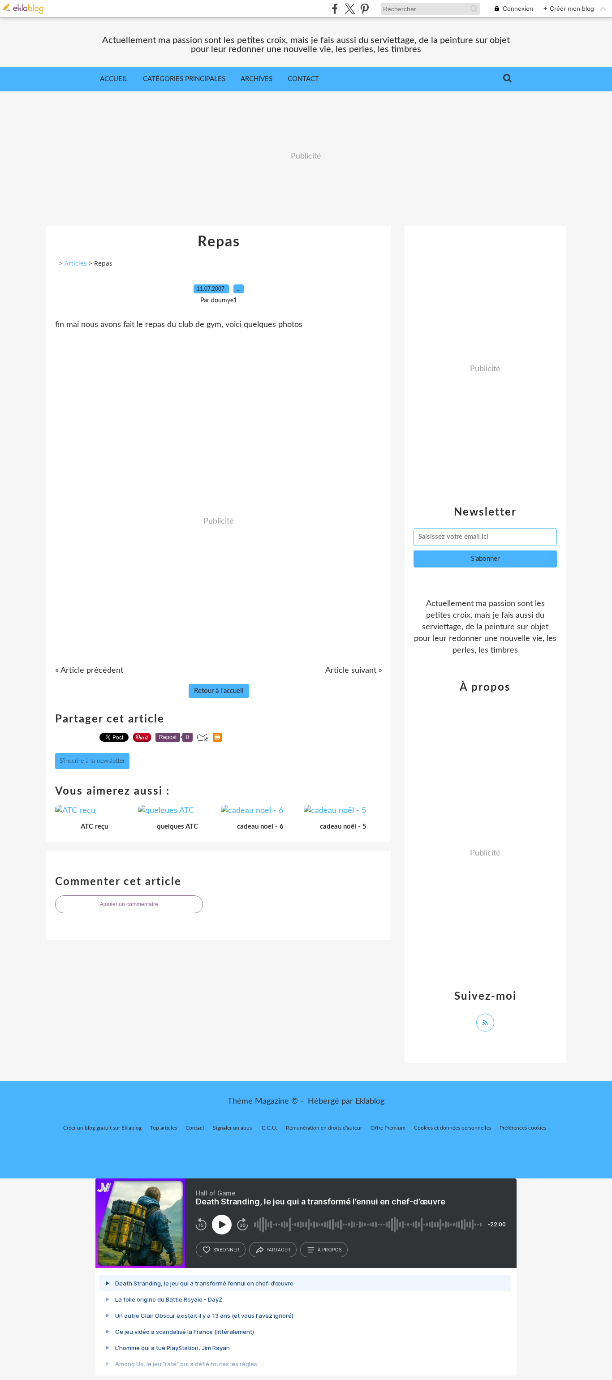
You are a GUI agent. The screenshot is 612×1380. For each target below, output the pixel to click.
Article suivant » (353, 670)
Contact (303, 79)
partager (278, 1249)
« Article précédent (89, 670)
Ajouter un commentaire (129, 904)
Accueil (114, 79)
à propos (329, 1249)
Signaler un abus (233, 1128)
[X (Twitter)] (349, 9)
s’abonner (226, 1249)
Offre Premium (388, 1128)
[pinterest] (364, 9)
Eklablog (369, 1101)
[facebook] (334, 9)
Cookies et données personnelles (452, 1128)
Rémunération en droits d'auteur (324, 1128)
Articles (76, 263)
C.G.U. (269, 1128)
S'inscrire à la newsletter (92, 761)
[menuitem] (113, 79)
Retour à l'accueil (219, 691)
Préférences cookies (523, 1128)
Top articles (163, 1128)
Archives (256, 79)
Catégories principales (184, 79)
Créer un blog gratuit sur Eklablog (102, 1128)
